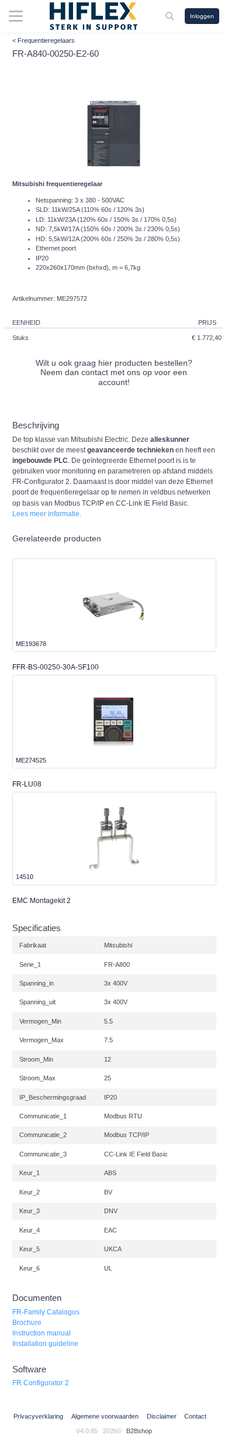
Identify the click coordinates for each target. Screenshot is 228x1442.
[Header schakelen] (171, 16)
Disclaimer (162, 1416)
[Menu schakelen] (16, 16)
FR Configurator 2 (40, 1383)
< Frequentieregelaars (43, 40)
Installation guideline (45, 1344)
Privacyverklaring (38, 1416)
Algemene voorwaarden (105, 1416)
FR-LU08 (27, 784)
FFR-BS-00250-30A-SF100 (55, 667)
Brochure (27, 1323)
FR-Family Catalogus (46, 1312)
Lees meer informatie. (46, 514)
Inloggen (202, 16)
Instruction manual (41, 1333)
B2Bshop (139, 1430)
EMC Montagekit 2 (41, 901)
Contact (195, 1416)
